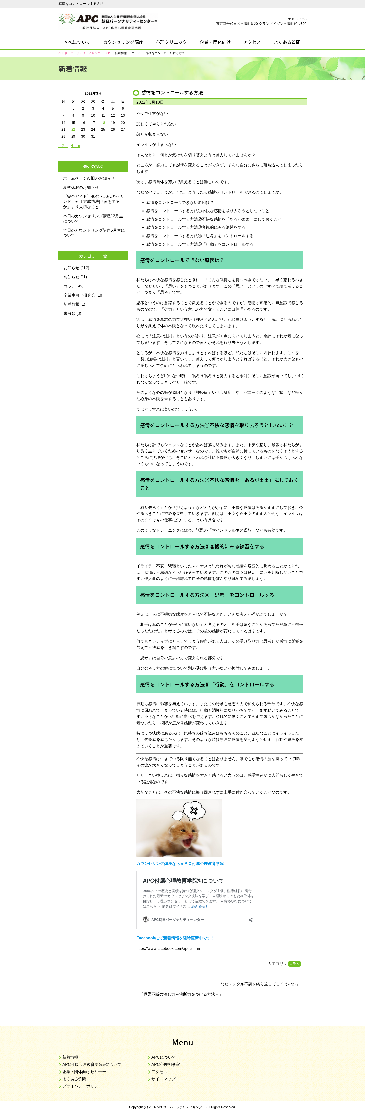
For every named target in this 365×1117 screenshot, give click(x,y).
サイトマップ (163, 1079)
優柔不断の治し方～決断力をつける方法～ (181, 994)
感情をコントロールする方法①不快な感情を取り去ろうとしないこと (207, 211)
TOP (84, 53)
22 (73, 129)
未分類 (69, 313)
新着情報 (71, 304)
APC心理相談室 (165, 1064)
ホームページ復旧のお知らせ (89, 178)
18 (103, 123)
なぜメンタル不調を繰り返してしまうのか (258, 984)
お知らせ (71, 268)
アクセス (252, 42)
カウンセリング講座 (123, 42)
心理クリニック (171, 42)
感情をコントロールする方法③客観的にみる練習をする (196, 227)
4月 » (75, 146)
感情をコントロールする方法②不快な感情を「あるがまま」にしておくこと (213, 219)
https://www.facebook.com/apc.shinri (168, 948)
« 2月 (63, 146)
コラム (294, 964)
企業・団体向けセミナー (84, 1072)
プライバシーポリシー (82, 1086)
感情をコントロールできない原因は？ (180, 202)
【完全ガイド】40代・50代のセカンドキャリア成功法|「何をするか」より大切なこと (93, 201)
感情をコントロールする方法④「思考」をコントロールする (200, 236)
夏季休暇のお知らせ (81, 187)
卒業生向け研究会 (79, 295)
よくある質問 (287, 42)
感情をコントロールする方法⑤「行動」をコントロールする (200, 244)
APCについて (77, 42)
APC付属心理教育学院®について (91, 1064)
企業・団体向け (215, 42)
